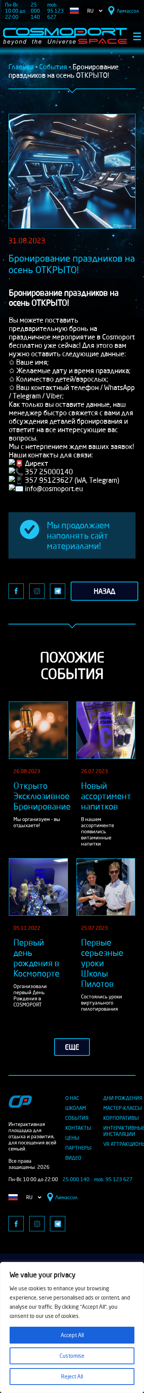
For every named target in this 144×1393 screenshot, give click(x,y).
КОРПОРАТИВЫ (121, 1118)
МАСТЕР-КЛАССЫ (122, 1108)
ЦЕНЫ (72, 1138)
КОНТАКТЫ (78, 1128)
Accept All (72, 1335)
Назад (104, 591)
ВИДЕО (73, 1158)
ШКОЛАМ (75, 1108)
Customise (72, 1355)
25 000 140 (35, 11)
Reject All (72, 1376)
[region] (72, 1327)
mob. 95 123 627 (55, 11)
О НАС (72, 1098)
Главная (21, 66)
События (53, 66)
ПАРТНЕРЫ (78, 1148)
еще (72, 1047)
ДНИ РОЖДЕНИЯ (122, 1098)
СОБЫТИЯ (76, 1118)
